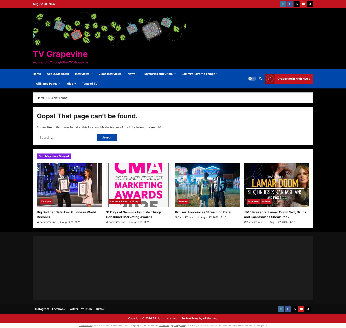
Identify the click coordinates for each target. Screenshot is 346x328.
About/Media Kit (58, 73)
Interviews (82, 73)
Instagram (42, 309)
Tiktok (100, 309)
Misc (69, 83)
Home (37, 73)
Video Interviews (110, 73)
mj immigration (178, 325)
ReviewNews (189, 318)
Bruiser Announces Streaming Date (203, 212)
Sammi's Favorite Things (125, 201)
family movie (164, 325)
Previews (253, 201)
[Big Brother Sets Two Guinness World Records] (69, 185)
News (131, 73)
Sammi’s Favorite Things (198, 73)
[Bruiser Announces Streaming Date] (207, 185)
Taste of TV (90, 83)
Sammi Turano (48, 222)
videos (266, 201)
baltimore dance (86, 325)
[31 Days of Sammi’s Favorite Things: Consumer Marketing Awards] (138, 185)
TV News (46, 201)
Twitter (73, 309)
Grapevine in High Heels (294, 78)
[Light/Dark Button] (252, 79)
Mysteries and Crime (158, 73)
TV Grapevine (60, 54)
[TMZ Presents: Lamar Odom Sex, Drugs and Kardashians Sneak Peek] (276, 185)
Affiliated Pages (46, 83)
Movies (183, 201)
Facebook (58, 309)
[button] (260, 78)
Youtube (87, 309)
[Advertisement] (157, 268)
